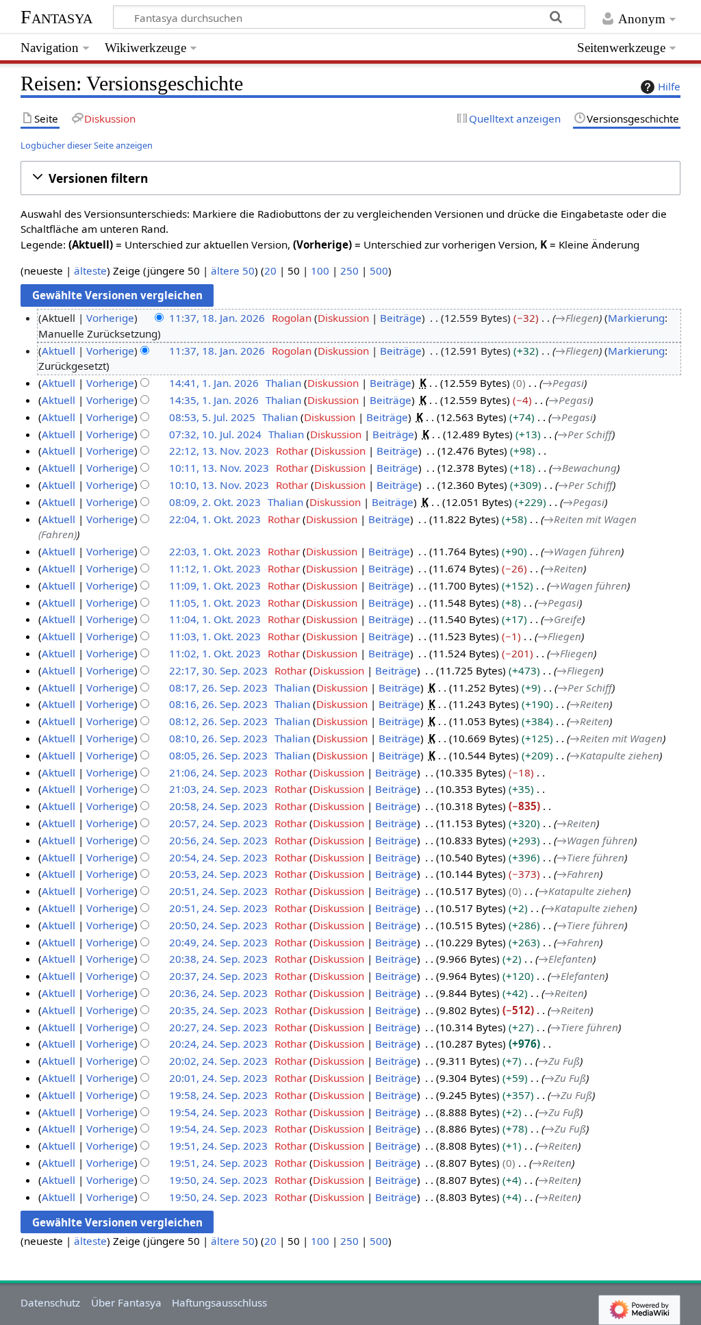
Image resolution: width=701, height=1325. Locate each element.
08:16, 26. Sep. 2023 (218, 704)
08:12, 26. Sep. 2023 (218, 721)
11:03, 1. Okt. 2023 (215, 636)
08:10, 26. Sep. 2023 (218, 738)
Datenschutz (50, 1302)
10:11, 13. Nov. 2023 (219, 468)
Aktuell (58, 350)
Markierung (636, 318)
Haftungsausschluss (219, 1302)
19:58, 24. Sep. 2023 (218, 1095)
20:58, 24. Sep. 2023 (218, 806)
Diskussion (343, 318)
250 (349, 270)
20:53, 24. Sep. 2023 (218, 874)
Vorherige (110, 318)
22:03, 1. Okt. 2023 (215, 551)
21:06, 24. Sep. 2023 (218, 772)
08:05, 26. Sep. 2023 (218, 755)
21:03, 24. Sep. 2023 (218, 789)
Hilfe (669, 86)
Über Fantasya (126, 1302)
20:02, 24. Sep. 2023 (218, 1061)
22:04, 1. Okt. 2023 (215, 519)
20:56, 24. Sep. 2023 (218, 840)
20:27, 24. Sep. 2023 (218, 1027)
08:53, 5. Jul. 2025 (212, 417)
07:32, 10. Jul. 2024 (215, 434)
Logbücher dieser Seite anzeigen (87, 145)
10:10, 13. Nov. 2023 (219, 485)
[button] (350, 178)
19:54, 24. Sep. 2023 (218, 1112)
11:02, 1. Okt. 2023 (215, 653)
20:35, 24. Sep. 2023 (218, 1010)
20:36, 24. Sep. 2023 (218, 993)
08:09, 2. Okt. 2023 (215, 502)
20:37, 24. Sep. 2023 (218, 976)
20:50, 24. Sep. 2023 (218, 925)
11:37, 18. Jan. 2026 (217, 318)
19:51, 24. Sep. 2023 (218, 1145)
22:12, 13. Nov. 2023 (219, 450)
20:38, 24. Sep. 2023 (218, 959)
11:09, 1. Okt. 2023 (215, 585)
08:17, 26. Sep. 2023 (218, 687)
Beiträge (401, 318)
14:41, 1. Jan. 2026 (214, 383)
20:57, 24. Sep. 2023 (218, 823)
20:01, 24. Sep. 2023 (218, 1078)
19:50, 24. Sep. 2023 (218, 1180)
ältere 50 (233, 270)
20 (270, 270)
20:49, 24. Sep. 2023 (218, 942)
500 (379, 270)
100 (320, 270)
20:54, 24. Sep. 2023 (218, 857)
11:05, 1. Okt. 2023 (215, 602)
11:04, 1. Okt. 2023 (215, 619)
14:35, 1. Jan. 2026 (214, 400)
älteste (90, 270)
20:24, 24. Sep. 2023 (218, 1043)
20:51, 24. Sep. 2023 (218, 891)
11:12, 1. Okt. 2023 (215, 568)
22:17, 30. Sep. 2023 (218, 670)
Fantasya (56, 16)
